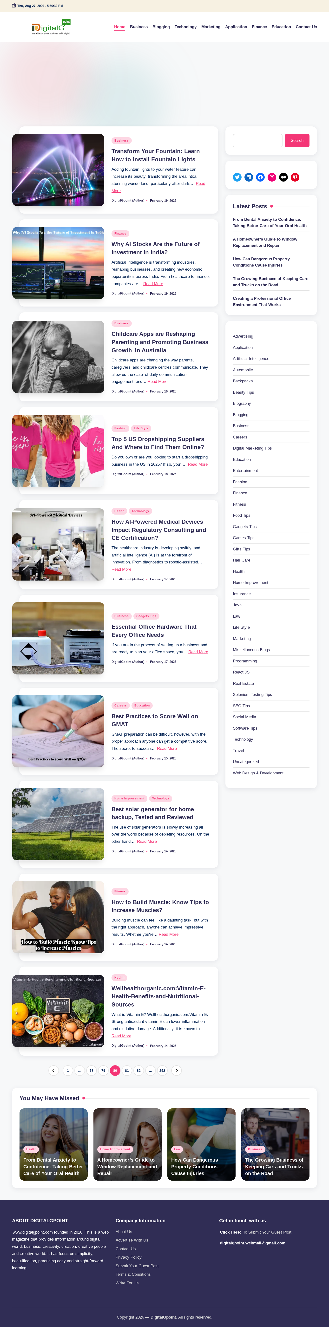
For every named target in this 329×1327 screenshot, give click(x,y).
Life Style (141, 428)
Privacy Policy (129, 1257)
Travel (238, 750)
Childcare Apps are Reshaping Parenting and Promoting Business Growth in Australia (160, 342)
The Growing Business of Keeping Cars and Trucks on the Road (270, 281)
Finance (120, 233)
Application (243, 347)
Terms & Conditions (133, 1274)
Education (142, 705)
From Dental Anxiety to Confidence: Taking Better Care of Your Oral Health (270, 222)
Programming (245, 661)
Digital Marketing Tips (252, 448)
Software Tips (245, 728)
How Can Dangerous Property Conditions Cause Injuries (261, 262)
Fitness (120, 891)
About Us (124, 1231)
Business (121, 140)
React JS (241, 672)
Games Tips (244, 538)
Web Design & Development (258, 773)
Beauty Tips (243, 392)
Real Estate (243, 683)
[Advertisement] (164, 78)
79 (103, 1070)
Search (297, 140)
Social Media (244, 717)
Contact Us (126, 1249)
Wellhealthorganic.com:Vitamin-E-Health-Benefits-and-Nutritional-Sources (159, 996)
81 (127, 1070)
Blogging (240, 414)
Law (236, 616)
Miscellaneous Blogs (251, 649)
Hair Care (241, 560)
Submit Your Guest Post (137, 1266)
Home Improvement (129, 798)
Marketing (242, 638)
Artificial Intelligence (251, 358)
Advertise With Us (132, 1240)
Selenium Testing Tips (252, 694)
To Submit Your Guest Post (267, 1232)
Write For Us (127, 1283)
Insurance (242, 593)
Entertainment (245, 470)
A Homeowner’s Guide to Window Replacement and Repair (265, 242)
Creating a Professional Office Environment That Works (262, 301)
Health (119, 511)
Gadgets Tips (146, 616)
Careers (120, 705)
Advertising (243, 336)
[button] (53, 1070)
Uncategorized (246, 761)
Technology (140, 511)
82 (139, 1070)
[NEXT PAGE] (176, 1070)
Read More (153, 283)
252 (162, 1070)
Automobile (243, 369)
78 (91, 1070)
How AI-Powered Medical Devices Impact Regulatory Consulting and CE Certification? (159, 529)
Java (237, 605)
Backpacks (243, 381)
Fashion (120, 428)
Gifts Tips (241, 549)
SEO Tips (241, 705)
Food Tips (241, 515)
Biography (242, 403)
